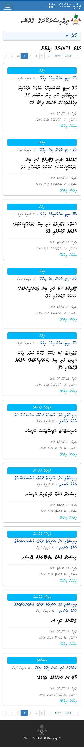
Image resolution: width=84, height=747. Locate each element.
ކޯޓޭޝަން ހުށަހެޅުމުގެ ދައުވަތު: (56, 678)
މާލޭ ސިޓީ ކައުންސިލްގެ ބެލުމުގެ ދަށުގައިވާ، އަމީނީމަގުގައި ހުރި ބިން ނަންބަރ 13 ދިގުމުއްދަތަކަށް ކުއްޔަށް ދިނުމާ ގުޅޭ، (47, 95)
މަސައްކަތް (42, 660)
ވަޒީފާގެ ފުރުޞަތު (42, 407)
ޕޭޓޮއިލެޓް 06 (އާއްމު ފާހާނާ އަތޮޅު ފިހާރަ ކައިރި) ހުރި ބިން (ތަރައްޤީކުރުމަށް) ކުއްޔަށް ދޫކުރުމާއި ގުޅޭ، (46, 361)
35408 (68, 55)
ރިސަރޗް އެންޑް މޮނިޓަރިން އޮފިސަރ (51, 494)
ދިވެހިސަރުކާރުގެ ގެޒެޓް (64, 6)
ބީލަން (42, 70)
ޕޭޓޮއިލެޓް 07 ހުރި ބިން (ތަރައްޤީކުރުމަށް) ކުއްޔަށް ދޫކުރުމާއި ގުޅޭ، (47, 292)
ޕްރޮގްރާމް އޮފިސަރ (64, 620)
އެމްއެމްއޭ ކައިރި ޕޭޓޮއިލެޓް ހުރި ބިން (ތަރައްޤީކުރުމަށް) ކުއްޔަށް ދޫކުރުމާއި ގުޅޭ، (48, 163)
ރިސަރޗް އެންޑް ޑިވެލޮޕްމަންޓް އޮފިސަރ (49, 557)
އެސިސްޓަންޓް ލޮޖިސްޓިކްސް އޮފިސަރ (51, 431)
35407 (58, 55)
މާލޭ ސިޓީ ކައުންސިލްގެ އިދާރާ (57, 78)
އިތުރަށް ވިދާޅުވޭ (68, 126)
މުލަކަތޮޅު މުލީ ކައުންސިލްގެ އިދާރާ (55, 668)
